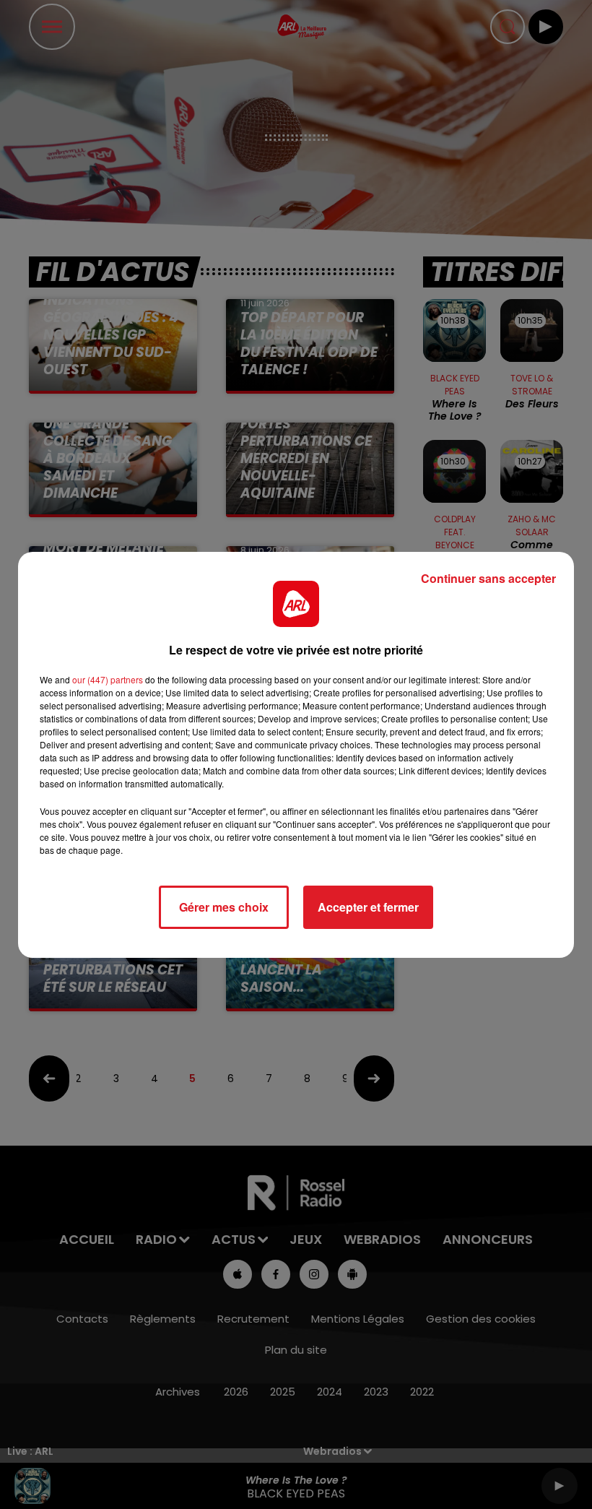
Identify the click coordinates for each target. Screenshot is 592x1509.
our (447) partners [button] (107, 679)
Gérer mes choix (224, 907)
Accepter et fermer (368, 907)
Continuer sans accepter (488, 578)
